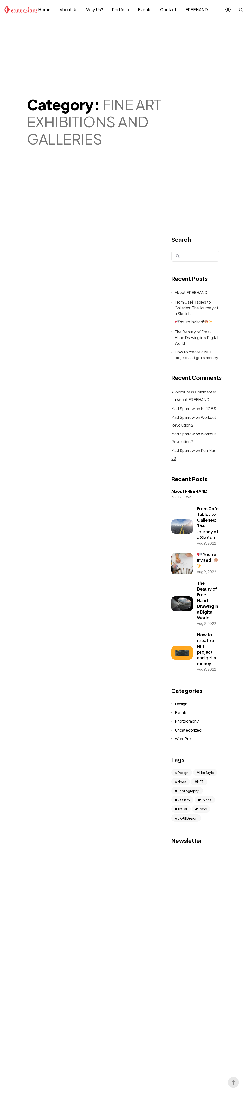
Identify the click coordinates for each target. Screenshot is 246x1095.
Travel (182, 809)
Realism (184, 800)
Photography (187, 721)
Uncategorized (188, 729)
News (182, 781)
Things (206, 800)
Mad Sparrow (183, 408)
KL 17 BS (208, 408)
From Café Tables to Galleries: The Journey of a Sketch (196, 307)
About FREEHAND (191, 292)
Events (181, 712)
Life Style (206, 772)
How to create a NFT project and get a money (196, 354)
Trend (202, 809)
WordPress (185, 738)
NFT (200, 781)
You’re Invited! (191, 321)
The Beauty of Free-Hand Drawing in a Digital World (196, 337)
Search (181, 239)
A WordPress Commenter (193, 391)
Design (181, 703)
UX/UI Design (187, 818)
